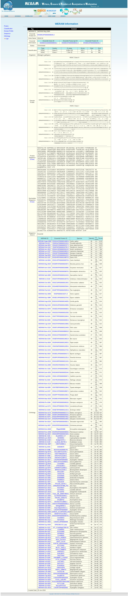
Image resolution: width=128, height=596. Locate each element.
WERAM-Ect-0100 (45, 410)
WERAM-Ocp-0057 (44, 425)
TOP (7, 39)
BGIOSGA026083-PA (61, 450)
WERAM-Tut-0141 (44, 316)
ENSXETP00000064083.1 (61, 253)
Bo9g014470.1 (60, 440)
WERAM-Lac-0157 (44, 251)
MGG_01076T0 (61, 539)
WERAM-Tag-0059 (45, 255)
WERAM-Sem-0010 (44, 492)
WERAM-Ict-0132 (44, 279)
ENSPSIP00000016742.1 (61, 247)
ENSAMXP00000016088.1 (60, 267)
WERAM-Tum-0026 (44, 529)
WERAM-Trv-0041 (45, 553)
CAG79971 (60, 561)
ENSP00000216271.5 (61, 294)
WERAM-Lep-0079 (44, 468)
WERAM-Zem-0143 (44, 486)
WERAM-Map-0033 (44, 569)
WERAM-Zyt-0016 (45, 585)
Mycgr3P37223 (61, 585)
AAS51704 (60, 474)
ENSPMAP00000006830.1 (60, 432)
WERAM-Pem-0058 (44, 432)
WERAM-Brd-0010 (45, 470)
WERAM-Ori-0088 (44, 450)
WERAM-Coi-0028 (45, 476)
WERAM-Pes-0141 (44, 247)
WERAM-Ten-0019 (45, 421)
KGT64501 (60, 490)
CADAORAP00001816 (61, 577)
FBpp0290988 (60, 429)
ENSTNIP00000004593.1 (61, 421)
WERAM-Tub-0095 (44, 387)
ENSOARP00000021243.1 (60, 361)
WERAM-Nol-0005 (45, 320)
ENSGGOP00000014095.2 (60, 301)
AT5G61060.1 (60, 466)
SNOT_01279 (60, 541)
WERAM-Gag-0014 (44, 537)
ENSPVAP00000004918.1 (61, 402)
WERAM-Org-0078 (44, 462)
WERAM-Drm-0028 (44, 429)
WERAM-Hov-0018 (44, 547)
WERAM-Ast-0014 (45, 510)
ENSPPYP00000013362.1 (60, 395)
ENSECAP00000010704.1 (60, 297)
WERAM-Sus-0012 (44, 312)
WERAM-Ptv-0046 (45, 402)
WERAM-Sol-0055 (45, 508)
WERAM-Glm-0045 (44, 496)
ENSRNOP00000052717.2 (60, 413)
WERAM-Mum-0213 (44, 331)
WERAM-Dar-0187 (44, 257)
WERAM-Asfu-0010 (44, 587)
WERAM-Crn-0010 (44, 551)
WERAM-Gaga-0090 (44, 241)
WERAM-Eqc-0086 (44, 297)
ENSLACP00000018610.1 (61, 251)
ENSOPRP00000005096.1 (60, 425)
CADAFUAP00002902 (61, 587)
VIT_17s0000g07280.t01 (61, 527)
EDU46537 (60, 488)
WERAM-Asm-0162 (44, 267)
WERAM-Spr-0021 (45, 555)
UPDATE (63, 16)
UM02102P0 (61, 567)
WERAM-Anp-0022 (44, 245)
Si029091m (60, 480)
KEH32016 (60, 520)
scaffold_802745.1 (61, 442)
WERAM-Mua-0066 (44, 512)
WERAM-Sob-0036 (44, 506)
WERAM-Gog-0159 (44, 301)
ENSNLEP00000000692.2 (61, 320)
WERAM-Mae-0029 (44, 398)
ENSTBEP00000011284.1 (61, 387)
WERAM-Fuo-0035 (44, 579)
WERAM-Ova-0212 (44, 361)
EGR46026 (60, 565)
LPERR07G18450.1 (60, 468)
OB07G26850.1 (61, 444)
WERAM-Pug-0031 (44, 533)
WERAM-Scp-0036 (44, 525)
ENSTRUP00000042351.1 (60, 380)
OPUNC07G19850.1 (60, 502)
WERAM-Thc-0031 (44, 545)
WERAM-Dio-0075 (45, 417)
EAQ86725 (60, 575)
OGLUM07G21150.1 (60, 452)
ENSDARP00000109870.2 (60, 257)
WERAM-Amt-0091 (44, 478)
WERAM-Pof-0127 (45, 357)
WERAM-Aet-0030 (45, 563)
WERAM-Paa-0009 (44, 342)
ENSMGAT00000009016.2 (70, 43)
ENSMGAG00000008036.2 (48, 43)
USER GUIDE (51, 16)
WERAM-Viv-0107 (45, 527)
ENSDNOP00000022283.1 (60, 419)
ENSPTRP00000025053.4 (60, 290)
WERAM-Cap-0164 (44, 324)
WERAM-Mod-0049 (44, 271)
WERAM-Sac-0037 (44, 482)
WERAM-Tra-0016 (45, 494)
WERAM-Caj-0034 (45, 376)
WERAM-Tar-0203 (44, 380)
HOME (6, 16)
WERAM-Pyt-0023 (45, 500)
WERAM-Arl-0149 (44, 442)
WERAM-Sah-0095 (44, 275)
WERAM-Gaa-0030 (44, 335)
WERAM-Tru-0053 (45, 498)
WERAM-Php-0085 (44, 484)
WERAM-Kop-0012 (44, 535)
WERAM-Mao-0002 (44, 539)
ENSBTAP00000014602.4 (61, 339)
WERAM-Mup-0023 (44, 264)
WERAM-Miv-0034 (44, 549)
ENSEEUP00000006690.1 (60, 309)
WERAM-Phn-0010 (44, 541)
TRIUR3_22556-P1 (61, 498)
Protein (6, 26)
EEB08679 (60, 447)
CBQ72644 (60, 555)
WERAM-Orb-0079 (44, 514)
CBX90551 (60, 438)
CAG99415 (60, 518)
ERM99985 (60, 478)
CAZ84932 (60, 529)
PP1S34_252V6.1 (60, 484)
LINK (40, 16)
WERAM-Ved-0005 (44, 583)
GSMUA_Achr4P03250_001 (61, 512)
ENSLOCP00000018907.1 (60, 391)
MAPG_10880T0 (60, 569)
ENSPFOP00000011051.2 (60, 357)
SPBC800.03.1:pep (61, 525)
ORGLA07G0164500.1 (61, 462)
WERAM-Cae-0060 (44, 571)
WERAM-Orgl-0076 (44, 452)
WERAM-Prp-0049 (45, 472)
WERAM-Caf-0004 (45, 260)
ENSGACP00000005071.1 (60, 335)
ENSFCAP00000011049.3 (61, 327)
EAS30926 (60, 476)
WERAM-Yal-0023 (44, 561)
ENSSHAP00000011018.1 (60, 275)
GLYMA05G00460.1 (60, 496)
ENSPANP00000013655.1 (60, 342)
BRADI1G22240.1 (61, 470)
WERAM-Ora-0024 (44, 516)
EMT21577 (60, 563)
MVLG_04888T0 (61, 549)
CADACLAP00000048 (61, 522)
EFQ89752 (60, 500)
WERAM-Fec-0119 (44, 327)
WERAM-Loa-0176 (44, 406)
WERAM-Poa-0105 (44, 395)
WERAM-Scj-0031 (45, 447)
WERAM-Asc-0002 (44, 522)
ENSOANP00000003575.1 (60, 516)
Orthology (7, 36)
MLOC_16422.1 (61, 547)
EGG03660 (60, 531)
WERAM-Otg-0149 (44, 305)
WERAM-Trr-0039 (44, 565)
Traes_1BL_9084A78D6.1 (61, 494)
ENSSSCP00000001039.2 (60, 312)
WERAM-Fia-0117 (44, 243)
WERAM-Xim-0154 (44, 350)
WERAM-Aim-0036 (44, 286)
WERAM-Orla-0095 (44, 365)
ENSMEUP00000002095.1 (60, 398)
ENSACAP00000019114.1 (60, 249)
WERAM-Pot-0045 (45, 543)
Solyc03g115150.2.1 (60, 508)
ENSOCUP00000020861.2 (60, 369)
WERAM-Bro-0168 (45, 440)
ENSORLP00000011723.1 (60, 365)
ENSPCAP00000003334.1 (60, 415)
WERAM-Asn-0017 (44, 460)
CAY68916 (60, 535)
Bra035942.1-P (61, 436)
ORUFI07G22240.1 (61, 456)
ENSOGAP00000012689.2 (60, 305)
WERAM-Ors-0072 (44, 454)
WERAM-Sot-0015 (45, 581)
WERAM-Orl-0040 (44, 557)
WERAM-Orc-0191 (44, 369)
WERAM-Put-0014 (45, 559)
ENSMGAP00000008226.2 (46, 35)
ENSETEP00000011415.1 (61, 410)
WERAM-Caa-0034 (44, 490)
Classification (8, 28)
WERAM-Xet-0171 (45, 253)
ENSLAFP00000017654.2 (61, 406)
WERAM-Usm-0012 (44, 567)
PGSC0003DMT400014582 (60, 581)
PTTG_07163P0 (61, 559)
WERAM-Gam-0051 (44, 372)
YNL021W (60, 482)
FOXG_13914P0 (60, 579)
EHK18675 (60, 553)
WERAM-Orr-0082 (45, 456)
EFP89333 (60, 533)
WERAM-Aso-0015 (44, 577)
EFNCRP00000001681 (60, 573)
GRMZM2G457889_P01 (60, 486)
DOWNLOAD (29, 16)
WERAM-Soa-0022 (44, 434)
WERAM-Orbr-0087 (44, 444)
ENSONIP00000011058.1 (61, 346)
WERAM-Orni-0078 (44, 458)
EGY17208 (60, 583)
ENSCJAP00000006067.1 (61, 376)
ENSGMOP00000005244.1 (60, 372)
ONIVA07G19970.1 (61, 458)
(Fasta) (32, 159)
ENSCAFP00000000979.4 (60, 260)
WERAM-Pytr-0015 (44, 488)
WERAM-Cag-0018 (44, 464)
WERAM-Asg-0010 (44, 474)
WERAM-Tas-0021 (45, 504)
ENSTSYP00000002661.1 (61, 504)
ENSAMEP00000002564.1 (60, 286)
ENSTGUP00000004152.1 (60, 255)
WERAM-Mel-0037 (44, 531)
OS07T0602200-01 (61, 454)
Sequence (7, 33)
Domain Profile (8, 31)
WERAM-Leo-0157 (44, 391)
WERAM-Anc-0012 (44, 249)
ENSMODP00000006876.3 (60, 271)
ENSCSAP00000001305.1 (60, 282)
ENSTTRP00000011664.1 (61, 316)
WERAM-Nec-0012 (44, 573)
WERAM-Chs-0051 (44, 282)
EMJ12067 (60, 472)
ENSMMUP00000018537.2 (60, 384)
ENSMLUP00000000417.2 (60, 354)
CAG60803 (60, 464)
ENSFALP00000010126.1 (61, 243)
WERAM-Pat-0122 (45, 290)
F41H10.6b (60, 571)
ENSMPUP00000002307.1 (60, 264)
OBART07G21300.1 (60, 514)
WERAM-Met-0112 (44, 520)
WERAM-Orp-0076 (44, 502)
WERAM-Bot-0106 (45, 339)
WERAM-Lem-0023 (44, 438)
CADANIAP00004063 (61, 460)
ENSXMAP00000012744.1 (60, 350)
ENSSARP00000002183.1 (60, 434)
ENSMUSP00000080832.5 (60, 331)
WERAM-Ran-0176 (44, 413)
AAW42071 (60, 551)
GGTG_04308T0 (60, 537)
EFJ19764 (60, 492)
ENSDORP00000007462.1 (60, 417)
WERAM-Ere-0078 (45, 309)
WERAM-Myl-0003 (44, 354)
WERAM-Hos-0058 (44, 294)
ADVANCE (18, 16)
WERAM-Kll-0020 (44, 518)
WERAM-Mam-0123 (44, 384)
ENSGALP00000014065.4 (60, 241)
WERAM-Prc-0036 (45, 415)
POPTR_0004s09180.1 (60, 543)
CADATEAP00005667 (61, 510)
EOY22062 (60, 545)
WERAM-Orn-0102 (44, 346)
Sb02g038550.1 (61, 506)
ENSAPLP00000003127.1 (61, 245)
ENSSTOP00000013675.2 (60, 279)
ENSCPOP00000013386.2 (60, 324)
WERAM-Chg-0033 (44, 575)
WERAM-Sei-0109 (45, 480)
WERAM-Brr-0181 (44, 436)
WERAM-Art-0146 (44, 466)
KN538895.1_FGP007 (61, 557)
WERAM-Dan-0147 (44, 419)
